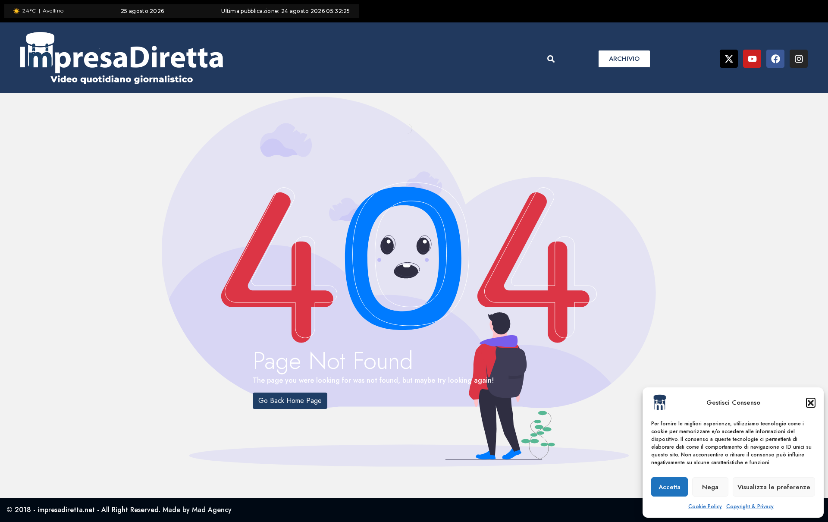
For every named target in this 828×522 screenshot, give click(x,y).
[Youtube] (752, 59)
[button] (810, 402)
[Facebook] (775, 59)
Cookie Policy (705, 506)
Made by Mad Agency (197, 510)
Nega (710, 487)
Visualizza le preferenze (773, 487)
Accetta (670, 487)
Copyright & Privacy (750, 506)
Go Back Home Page (290, 401)
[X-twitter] (729, 59)
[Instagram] (799, 59)
